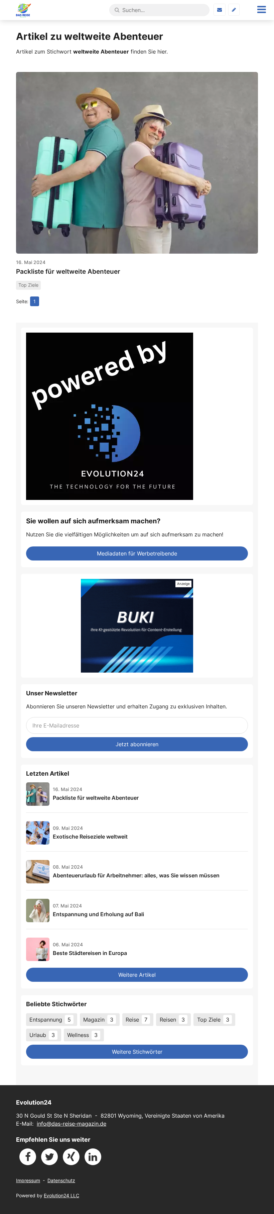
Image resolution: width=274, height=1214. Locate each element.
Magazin (98, 1019)
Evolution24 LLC (61, 1195)
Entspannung (50, 1019)
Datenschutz (61, 1180)
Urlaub (42, 1035)
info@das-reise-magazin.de (71, 1123)
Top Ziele (213, 1019)
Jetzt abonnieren (137, 744)
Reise (136, 1019)
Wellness (82, 1035)
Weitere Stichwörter (137, 1051)
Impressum (28, 1180)
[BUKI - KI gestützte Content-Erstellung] (137, 626)
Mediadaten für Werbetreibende (137, 553)
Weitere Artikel (137, 974)
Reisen (172, 1019)
